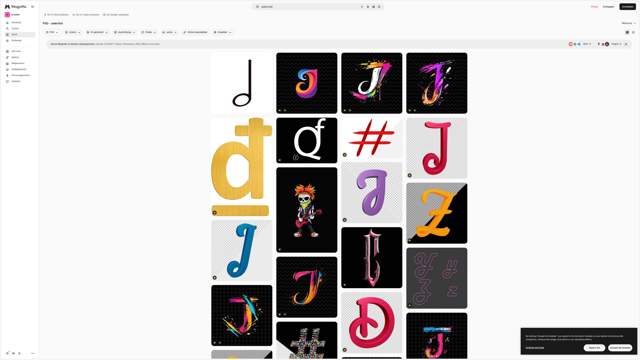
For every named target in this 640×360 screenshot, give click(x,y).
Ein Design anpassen (118, 14)
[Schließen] (626, 44)
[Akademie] (13, 353)
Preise (594, 6)
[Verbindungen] (7, 353)
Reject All (594, 347)
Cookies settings (535, 347)
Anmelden (627, 6)
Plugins (615, 44)
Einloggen (608, 6)
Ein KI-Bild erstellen (58, 14)
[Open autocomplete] (256, 7)
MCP (585, 44)
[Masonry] (627, 32)
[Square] (633, 32)
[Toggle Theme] (19, 353)
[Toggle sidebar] (32, 6)
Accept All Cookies (620, 347)
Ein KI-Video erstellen (87, 14)
